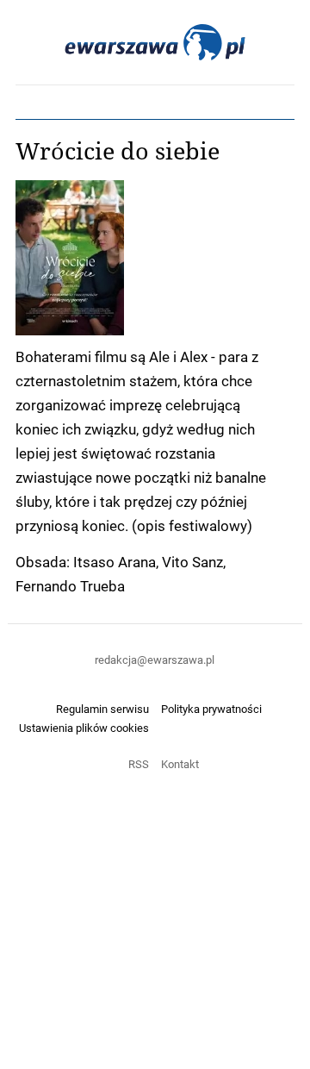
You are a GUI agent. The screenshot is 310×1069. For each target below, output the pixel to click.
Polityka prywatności (211, 709)
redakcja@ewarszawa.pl (154, 659)
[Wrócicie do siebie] (155, 257)
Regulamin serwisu (102, 709)
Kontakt (180, 764)
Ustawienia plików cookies (84, 728)
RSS (138, 764)
